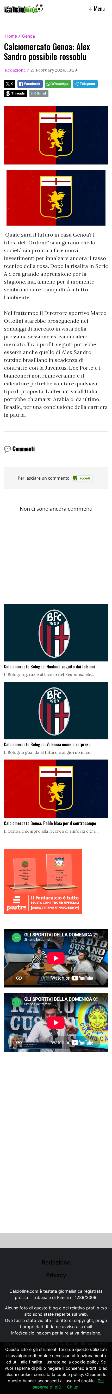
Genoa (28, 36)
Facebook (32, 84)
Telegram (87, 84)
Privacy (56, 1275)
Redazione (15, 70)
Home (11, 36)
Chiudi (73, 1387)
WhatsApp (60, 84)
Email (41, 93)
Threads (18, 93)
